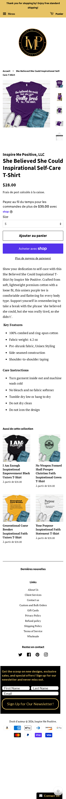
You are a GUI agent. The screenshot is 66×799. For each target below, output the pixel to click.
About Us (33, 589)
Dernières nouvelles (33, 569)
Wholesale (33, 636)
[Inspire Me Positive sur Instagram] (46, 655)
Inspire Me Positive (45, 721)
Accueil (6, 71)
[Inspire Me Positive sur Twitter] (20, 655)
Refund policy (33, 621)
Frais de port (11, 192)
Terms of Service (33, 631)
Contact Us (51, 795)
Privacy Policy (33, 615)
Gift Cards (33, 610)
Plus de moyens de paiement (33, 258)
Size (5, 217)
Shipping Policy (33, 626)
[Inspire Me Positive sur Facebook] (29, 655)
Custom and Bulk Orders (33, 605)
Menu (11, 13)
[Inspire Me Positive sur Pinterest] (37, 655)
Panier (59, 14)
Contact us (33, 600)
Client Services (33, 595)
